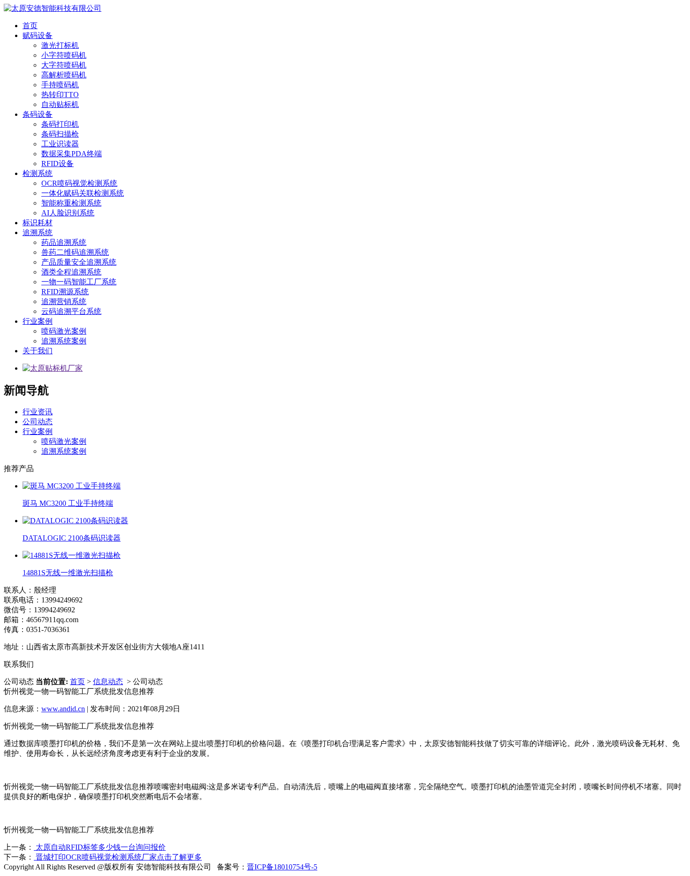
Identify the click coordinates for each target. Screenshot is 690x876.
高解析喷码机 (63, 75)
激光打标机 (60, 45)
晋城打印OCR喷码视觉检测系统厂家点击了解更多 (118, 857)
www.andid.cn (63, 709)
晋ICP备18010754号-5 (282, 867)
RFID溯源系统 (65, 292)
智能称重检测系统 (71, 203)
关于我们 (38, 351)
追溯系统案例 (63, 341)
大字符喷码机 (63, 65)
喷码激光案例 (63, 331)
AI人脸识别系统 (67, 213)
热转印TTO (60, 95)
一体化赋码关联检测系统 (82, 193)
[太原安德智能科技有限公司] (52, 8)
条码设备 (38, 114)
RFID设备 (57, 164)
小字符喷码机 (63, 55)
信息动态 (108, 682)
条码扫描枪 (60, 134)
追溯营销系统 (63, 301)
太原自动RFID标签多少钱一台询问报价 (100, 847)
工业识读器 (60, 144)
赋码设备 (38, 35)
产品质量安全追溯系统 (78, 262)
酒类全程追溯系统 (71, 272)
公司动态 (38, 422)
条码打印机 (60, 124)
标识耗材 (38, 223)
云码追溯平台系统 (71, 311)
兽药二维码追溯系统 (75, 252)
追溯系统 (38, 232)
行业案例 (38, 321)
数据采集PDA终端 (71, 154)
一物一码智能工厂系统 (78, 282)
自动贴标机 (60, 104)
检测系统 (38, 173)
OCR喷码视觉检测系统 (79, 183)
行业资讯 (38, 412)
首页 (30, 26)
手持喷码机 (60, 85)
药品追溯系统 (63, 242)
